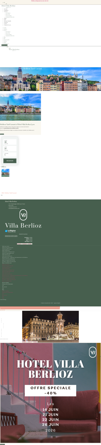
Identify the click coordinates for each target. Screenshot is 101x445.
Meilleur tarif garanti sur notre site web (39, 1)
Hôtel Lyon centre (5, 246)
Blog (3, 289)
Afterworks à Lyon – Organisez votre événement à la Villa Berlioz (15, 257)
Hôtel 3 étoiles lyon (6, 250)
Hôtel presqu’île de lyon (6, 249)
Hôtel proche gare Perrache (7, 247)
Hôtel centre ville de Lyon (7, 256)
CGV (3, 285)
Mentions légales (5, 282)
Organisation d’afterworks (10, 17)
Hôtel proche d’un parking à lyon (8, 258)
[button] (36, 26)
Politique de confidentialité (7, 284)
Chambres (6, 10)
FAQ (5, 19)
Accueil (5, 9)
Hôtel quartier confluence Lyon (8, 251)
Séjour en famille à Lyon (7, 263)
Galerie (5, 23)
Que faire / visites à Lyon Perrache (9, 261)
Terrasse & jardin (8, 15)
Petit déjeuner (8, 13)
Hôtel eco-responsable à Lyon (8, 253)
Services (6, 11)
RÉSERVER (10, 161)
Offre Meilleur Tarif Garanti (9, 193)
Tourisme (6, 22)
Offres (5, 18)
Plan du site (4, 286)
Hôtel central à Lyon (6, 254)
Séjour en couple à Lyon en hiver (8, 260)
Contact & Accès (7, 25)
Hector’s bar (8, 14)
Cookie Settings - (3, 299)
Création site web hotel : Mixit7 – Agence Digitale (50, 303)
